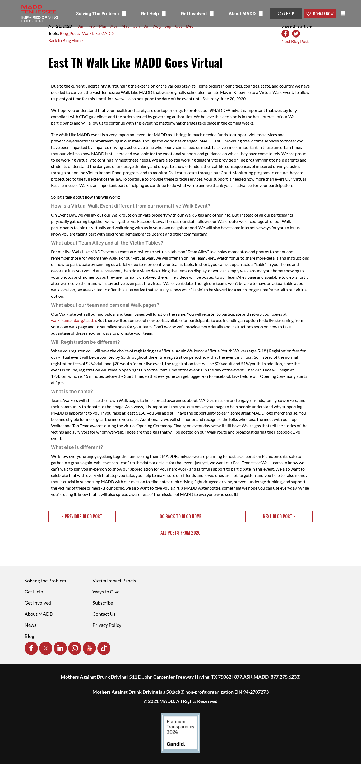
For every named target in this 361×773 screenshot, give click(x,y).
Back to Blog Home (65, 40)
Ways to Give (105, 592)
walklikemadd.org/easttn (73, 320)
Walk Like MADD (98, 33)
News (30, 625)
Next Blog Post (295, 41)
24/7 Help (285, 13)
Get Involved (194, 13)
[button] (82, 516)
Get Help (150, 13)
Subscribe (102, 603)
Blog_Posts (70, 33)
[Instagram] (74, 648)
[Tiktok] (103, 648)
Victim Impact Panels (114, 580)
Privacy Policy (106, 625)
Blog (29, 636)
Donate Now (323, 13)
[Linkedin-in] (60, 648)
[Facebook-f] (31, 648)
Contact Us (103, 614)
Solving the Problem (45, 580)
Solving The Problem (98, 13)
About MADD (243, 13)
